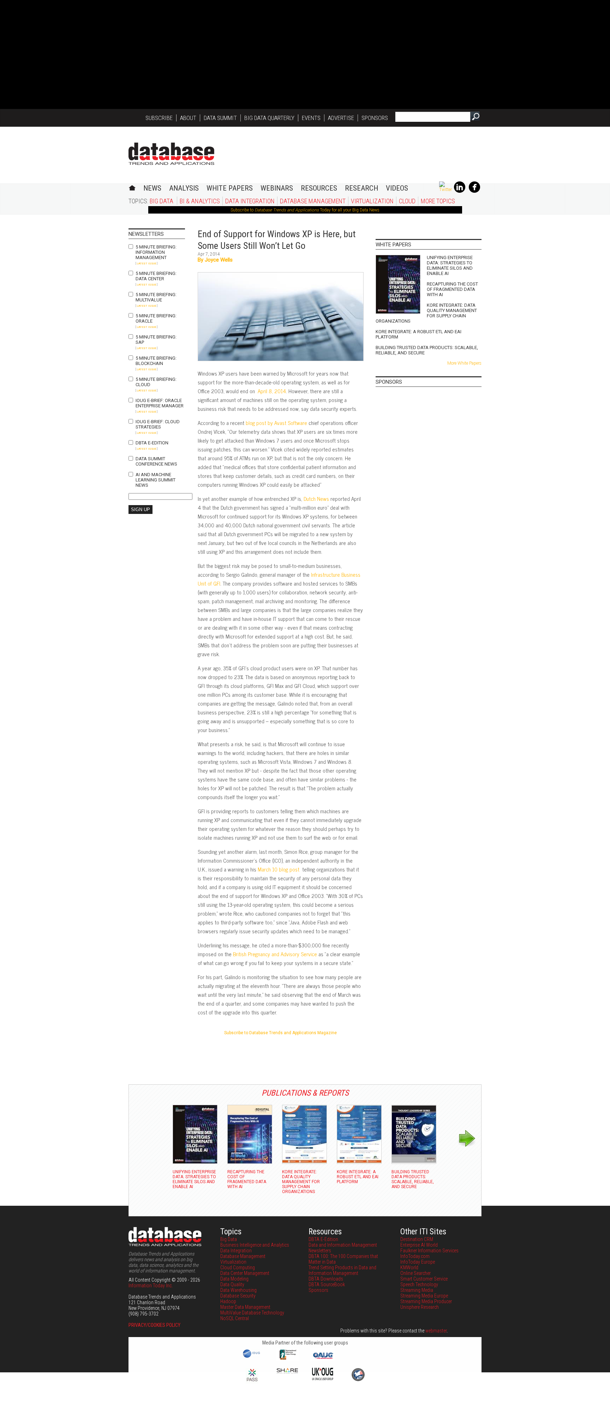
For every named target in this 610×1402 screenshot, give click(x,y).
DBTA (171, 154)
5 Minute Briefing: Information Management (156, 252)
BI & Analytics (200, 201)
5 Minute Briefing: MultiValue (156, 297)
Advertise (341, 117)
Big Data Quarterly (269, 117)
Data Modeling (234, 1279)
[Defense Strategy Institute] (358, 1380)
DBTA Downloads (326, 1279)
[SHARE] (287, 1372)
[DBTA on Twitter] (445, 189)
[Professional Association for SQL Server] (252, 1382)
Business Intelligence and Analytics (254, 1245)
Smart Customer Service (424, 1279)
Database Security (238, 1296)
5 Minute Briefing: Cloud (156, 382)
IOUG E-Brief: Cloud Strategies (158, 424)
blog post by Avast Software (276, 422)
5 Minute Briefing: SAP (156, 339)
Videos (397, 188)
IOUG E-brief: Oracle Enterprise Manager (160, 403)
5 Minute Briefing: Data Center (156, 276)
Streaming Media (416, 1290)
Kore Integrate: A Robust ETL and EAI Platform (418, 334)
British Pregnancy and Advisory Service (275, 953)
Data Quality (232, 1284)
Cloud (407, 201)
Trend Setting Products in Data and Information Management (342, 1270)
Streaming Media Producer (426, 1301)
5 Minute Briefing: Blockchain (156, 360)
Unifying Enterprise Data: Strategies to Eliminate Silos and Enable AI (450, 265)
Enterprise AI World (419, 1245)
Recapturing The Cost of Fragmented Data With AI (452, 289)
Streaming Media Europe (424, 1296)
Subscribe (159, 117)
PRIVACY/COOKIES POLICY (154, 1325)
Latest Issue (146, 263)
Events (311, 117)
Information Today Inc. (150, 1285)
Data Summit (220, 117)
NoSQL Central (234, 1318)
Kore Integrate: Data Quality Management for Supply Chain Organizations (426, 313)
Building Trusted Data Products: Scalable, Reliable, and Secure (427, 350)
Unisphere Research (419, 1307)
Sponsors (374, 117)
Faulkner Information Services (429, 1250)
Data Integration (250, 201)
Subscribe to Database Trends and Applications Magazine (280, 1032)
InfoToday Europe (417, 1262)
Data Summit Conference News (156, 461)
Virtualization (372, 201)
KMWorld (409, 1267)
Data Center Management (244, 1273)
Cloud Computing (237, 1267)
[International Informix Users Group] (287, 1359)
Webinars (277, 188)
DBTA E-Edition (152, 442)
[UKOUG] (322, 1378)
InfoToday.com (415, 1256)
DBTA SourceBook (327, 1284)
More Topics (438, 201)
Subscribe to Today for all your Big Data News (305, 210)
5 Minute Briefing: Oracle (156, 318)
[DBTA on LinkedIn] (459, 191)
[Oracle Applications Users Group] (322, 1359)
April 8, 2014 (272, 391)
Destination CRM (416, 1239)
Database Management (313, 201)
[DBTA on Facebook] (474, 191)
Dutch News (316, 498)
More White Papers (464, 363)
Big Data (161, 201)
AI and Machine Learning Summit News (155, 480)
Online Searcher (415, 1273)
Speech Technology (419, 1284)
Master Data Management (245, 1307)
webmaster (436, 1331)
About (188, 117)
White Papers (230, 188)
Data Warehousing (238, 1290)
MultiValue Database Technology (252, 1313)
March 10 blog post (279, 869)
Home (132, 187)
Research (361, 188)
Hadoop (228, 1301)
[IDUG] (252, 1357)
